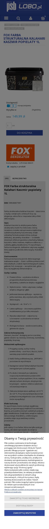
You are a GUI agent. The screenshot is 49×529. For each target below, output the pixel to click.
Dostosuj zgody (24, 505)
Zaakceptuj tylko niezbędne (24, 498)
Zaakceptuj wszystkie (24, 513)
